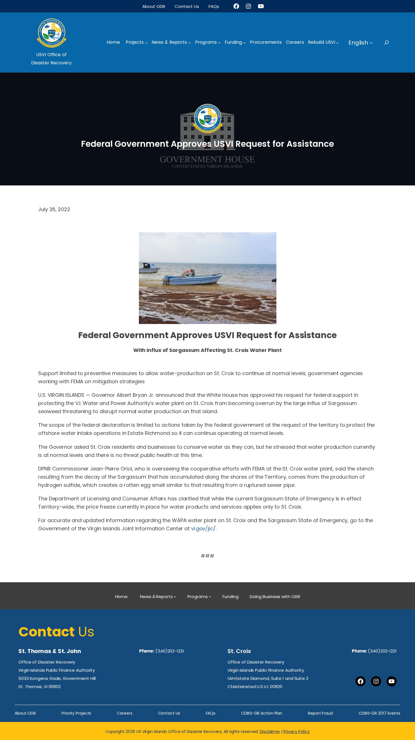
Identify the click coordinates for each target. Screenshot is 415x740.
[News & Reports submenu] (189, 42)
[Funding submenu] (244, 42)
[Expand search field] (391, 42)
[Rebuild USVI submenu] (337, 42)
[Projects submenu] (146, 42)
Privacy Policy (296, 731)
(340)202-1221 (169, 651)
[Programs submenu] (219, 42)
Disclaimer (270, 731)
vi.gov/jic (202, 528)
